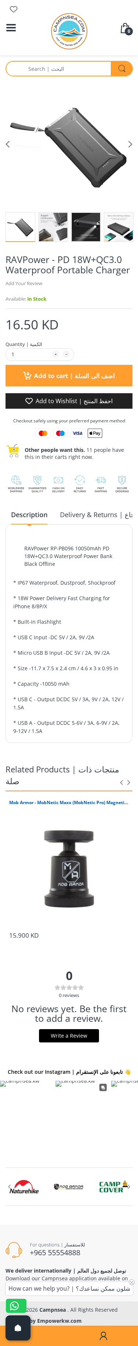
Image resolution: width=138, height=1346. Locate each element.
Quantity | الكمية (24, 344)
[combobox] (69, 69)
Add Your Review (24, 283)
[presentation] (121, 782)
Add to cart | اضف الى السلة (73, 375)
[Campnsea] (69, 30)
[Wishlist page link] (13, 9)
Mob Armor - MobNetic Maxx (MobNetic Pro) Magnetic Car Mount (69, 803)
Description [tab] (29, 514)
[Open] (18, 1327)
